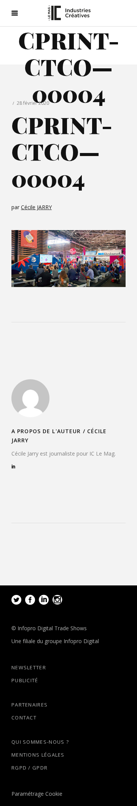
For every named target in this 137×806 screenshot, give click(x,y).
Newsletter (28, 667)
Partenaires (29, 704)
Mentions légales (38, 754)
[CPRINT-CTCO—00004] (30, 398)
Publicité (24, 680)
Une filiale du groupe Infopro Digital (55, 641)
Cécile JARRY (36, 207)
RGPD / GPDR (29, 767)
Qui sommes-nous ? (40, 741)
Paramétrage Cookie (36, 793)
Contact (24, 717)
